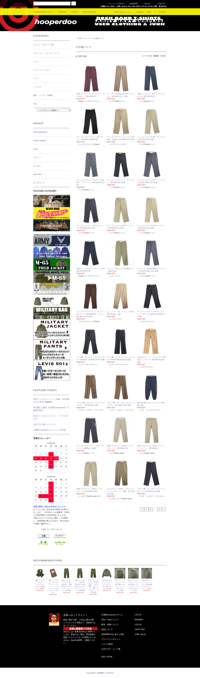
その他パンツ (98, 38)
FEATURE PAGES (89, 12)
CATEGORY (61, 12)
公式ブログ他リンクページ (44, 424)
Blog (149, 12)
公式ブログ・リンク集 (110, 649)
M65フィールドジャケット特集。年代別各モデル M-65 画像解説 (51, 400)
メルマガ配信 (107, 644)
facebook (162, 12)
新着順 (163, 56)
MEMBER (134, 4)
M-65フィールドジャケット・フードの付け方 (50, 417)
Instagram (140, 12)
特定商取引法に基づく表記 (112, 634)
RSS (103, 657)
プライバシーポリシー (110, 639)
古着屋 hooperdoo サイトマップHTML (49, 430)
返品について (107, 629)
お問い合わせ (140, 634)
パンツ (87, 38)
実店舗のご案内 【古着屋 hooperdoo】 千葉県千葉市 (51, 408)
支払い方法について (110, 619)
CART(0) (161, 4)
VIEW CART (140, 629)
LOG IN (147, 4)
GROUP (74, 12)
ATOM (109, 657)
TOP (79, 38)
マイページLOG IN (116, 4)
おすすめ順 (147, 56)
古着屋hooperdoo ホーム (43, 12)
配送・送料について (110, 624)
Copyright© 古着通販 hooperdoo (100, 673)
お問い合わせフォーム (122, 12)
